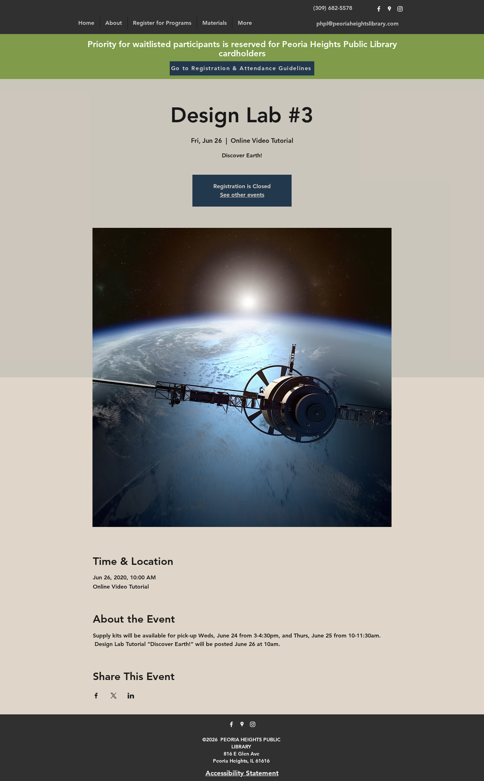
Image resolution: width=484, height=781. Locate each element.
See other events (242, 194)
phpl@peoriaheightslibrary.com (357, 23)
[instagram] (400, 8)
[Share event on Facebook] (96, 695)
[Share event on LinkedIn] (131, 695)
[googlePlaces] (389, 8)
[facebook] (378, 8)
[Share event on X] (113, 695)
